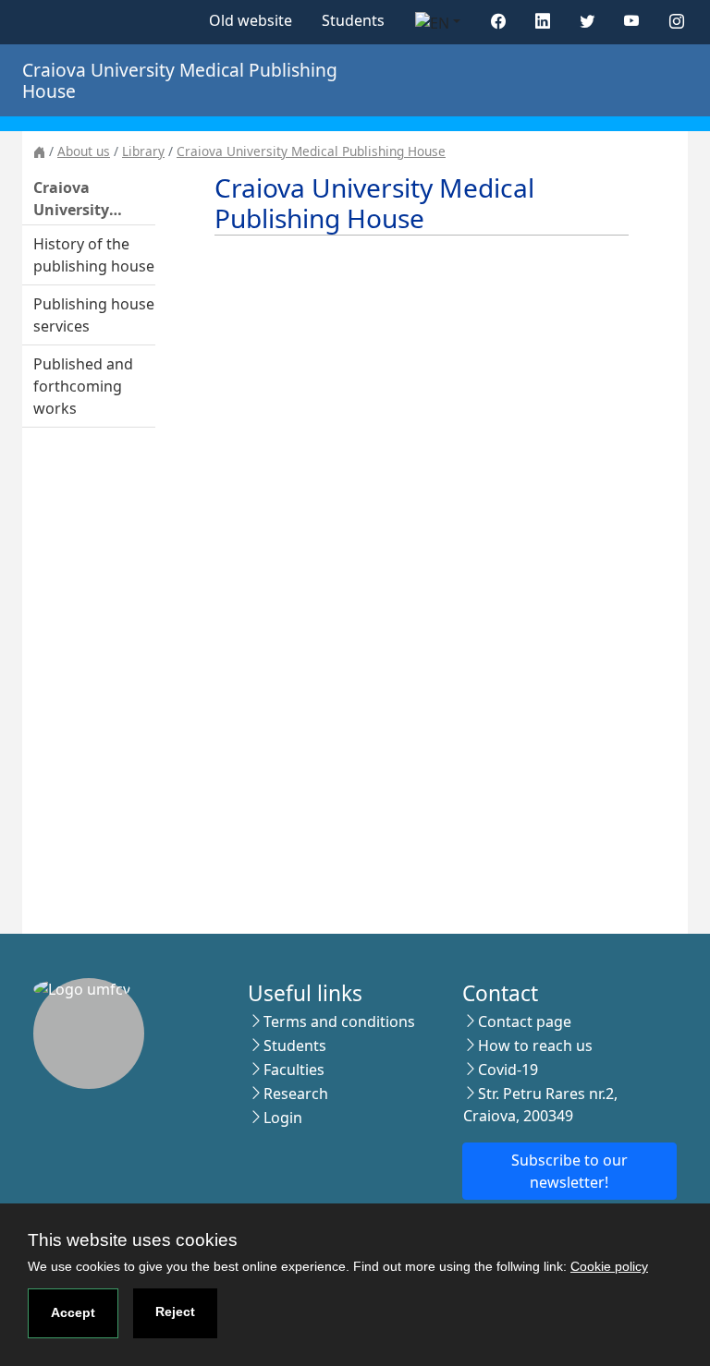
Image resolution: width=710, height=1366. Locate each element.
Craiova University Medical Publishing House (311, 151)
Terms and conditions (339, 1021)
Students (353, 20)
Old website (250, 20)
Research (295, 1093)
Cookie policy (609, 1266)
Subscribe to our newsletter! (569, 1171)
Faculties (293, 1069)
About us (83, 151)
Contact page (524, 1021)
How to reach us (535, 1045)
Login (282, 1117)
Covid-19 (508, 1069)
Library (143, 151)
